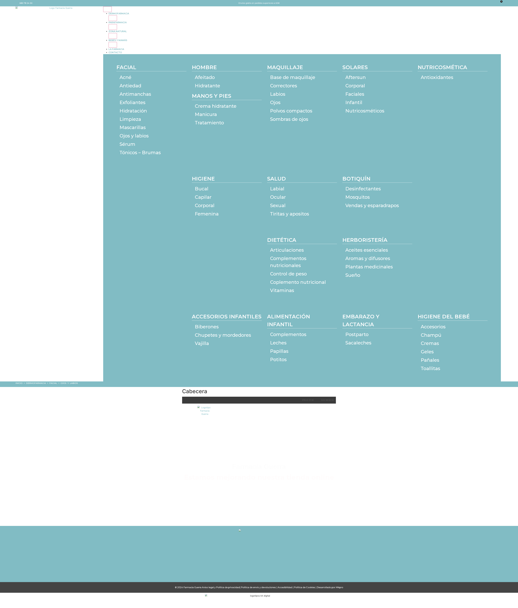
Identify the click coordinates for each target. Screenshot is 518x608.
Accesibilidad (285, 587)
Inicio (19, 383)
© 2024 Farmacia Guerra (188, 587)
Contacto (115, 52)
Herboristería (364, 240)
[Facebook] (259, 560)
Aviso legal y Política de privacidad (221, 587)
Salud (276, 179)
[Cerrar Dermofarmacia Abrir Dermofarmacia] (113, 18)
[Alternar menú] (107, 9)
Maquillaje (285, 67)
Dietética (281, 240)
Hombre (204, 67)
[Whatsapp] (270, 560)
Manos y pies (211, 96)
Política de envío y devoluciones (258, 587)
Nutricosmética (442, 67)
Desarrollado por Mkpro (330, 587)
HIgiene (203, 179)
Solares (355, 67)
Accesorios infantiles (226, 316)
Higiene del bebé (444, 316)
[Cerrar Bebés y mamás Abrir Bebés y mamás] (113, 45)
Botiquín (356, 179)
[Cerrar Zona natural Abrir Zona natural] (113, 36)
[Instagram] (247, 560)
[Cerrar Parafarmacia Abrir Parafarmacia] (113, 27)
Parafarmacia (118, 22)
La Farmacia (116, 49)
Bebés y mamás (118, 40)
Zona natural (118, 31)
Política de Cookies (304, 587)
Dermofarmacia (119, 13)
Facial (126, 67)
